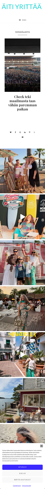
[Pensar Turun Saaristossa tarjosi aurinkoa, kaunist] (22, 400)
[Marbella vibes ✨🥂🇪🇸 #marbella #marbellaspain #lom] (22, 354)
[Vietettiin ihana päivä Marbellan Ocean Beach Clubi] (22, 171)
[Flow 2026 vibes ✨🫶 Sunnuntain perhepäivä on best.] (22, 262)
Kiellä (22, 473)
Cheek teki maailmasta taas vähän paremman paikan (22, 102)
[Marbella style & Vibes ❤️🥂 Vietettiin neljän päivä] (22, 308)
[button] (41, 446)
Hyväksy (22, 467)
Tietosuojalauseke (26, 485)
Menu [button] (24, 20)
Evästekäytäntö (17, 485)
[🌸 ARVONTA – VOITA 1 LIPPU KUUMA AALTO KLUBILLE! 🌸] (22, 216)
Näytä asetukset (22, 480)
